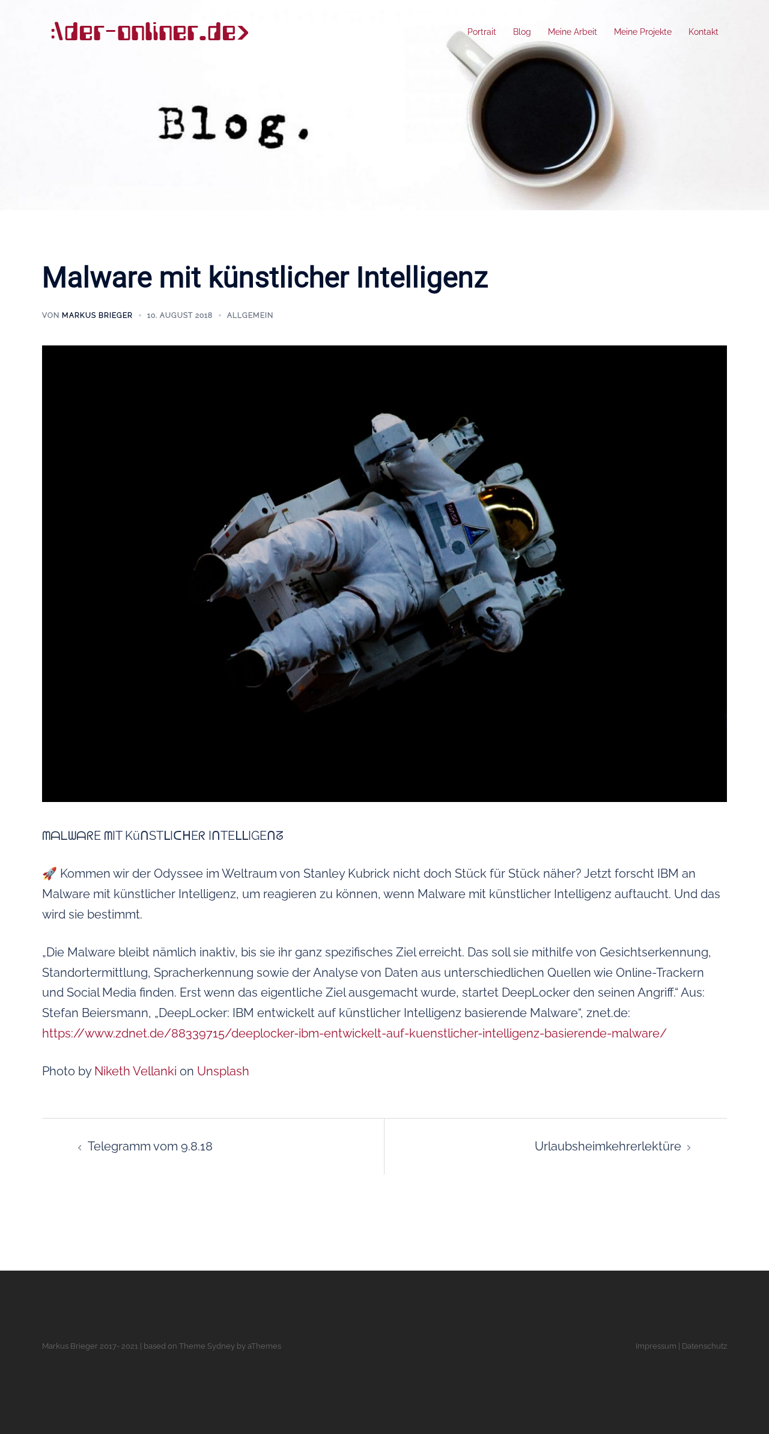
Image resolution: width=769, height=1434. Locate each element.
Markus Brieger (97, 315)
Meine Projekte (643, 32)
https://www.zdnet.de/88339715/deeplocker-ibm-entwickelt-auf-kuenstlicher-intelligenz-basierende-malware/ (354, 1033)
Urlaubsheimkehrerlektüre (608, 1146)
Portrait (481, 32)
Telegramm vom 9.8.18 (150, 1146)
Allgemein (250, 315)
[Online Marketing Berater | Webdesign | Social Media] (149, 31)
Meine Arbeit (572, 32)
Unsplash (223, 1071)
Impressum (656, 1345)
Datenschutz (704, 1345)
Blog (522, 32)
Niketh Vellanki (135, 1071)
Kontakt (703, 32)
